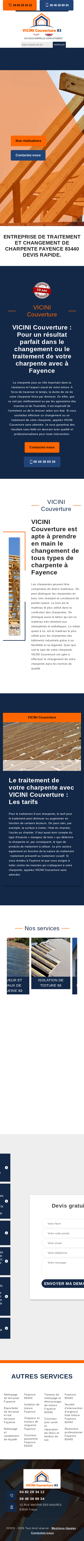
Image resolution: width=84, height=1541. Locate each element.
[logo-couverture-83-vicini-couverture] (42, 22)
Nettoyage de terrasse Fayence (11, 1398)
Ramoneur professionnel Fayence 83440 (72, 1434)
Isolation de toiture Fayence (32, 1408)
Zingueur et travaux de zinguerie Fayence (32, 1423)
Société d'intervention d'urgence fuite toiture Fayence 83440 (72, 1413)
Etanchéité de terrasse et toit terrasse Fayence (11, 1415)
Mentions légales (64, 1528)
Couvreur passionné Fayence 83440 (31, 1440)
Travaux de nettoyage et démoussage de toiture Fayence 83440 (52, 1403)
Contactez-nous (28, 155)
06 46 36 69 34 (59, 5)
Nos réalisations (28, 140)
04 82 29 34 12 (22, 5)
